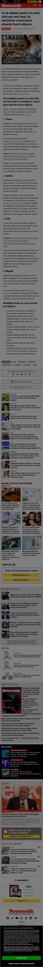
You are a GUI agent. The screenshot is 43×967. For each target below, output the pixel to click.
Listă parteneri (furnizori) (8, 952)
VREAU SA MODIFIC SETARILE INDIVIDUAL (21, 963)
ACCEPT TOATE (21, 958)
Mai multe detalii (31, 933)
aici (11, 939)
